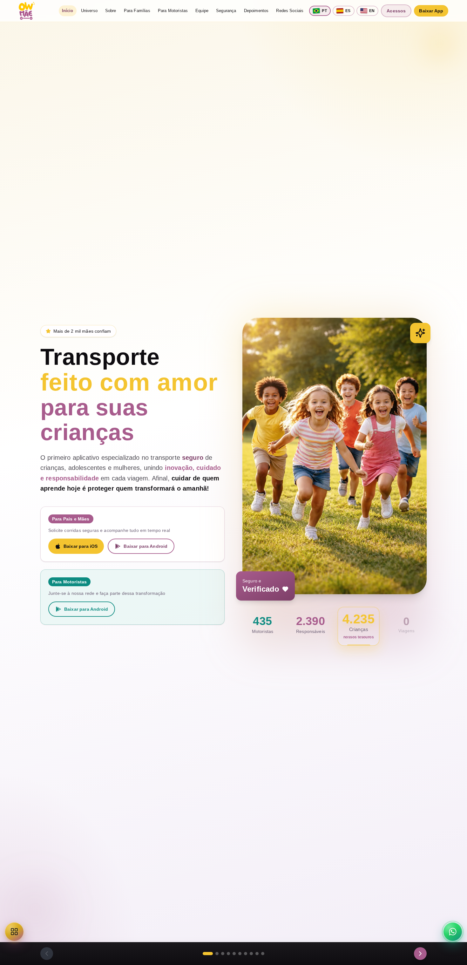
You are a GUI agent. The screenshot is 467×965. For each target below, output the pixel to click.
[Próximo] (420, 953)
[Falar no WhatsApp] (452, 931)
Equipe (201, 10)
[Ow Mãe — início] (27, 11)
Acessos (396, 10)
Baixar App (431, 10)
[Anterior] (46, 953)
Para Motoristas (173, 10)
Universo (89, 10)
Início (67, 10)
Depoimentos (256, 10)
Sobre (110, 10)
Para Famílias (137, 10)
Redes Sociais (289, 10)
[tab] (208, 953)
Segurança (226, 10)
